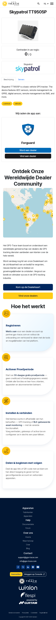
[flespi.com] (28, 595)
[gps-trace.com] (10, 3)
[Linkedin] (28, 567)
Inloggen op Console (33, 574)
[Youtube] (38, 567)
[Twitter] (23, 567)
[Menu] (52, 4)
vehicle (18, 103)
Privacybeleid (25, 612)
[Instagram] (33, 567)
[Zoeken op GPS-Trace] (38, 3)
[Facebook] (18, 567)
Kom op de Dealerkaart (28, 287)
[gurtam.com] (28, 587)
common (6, 103)
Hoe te (28, 537)
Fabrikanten (28, 512)
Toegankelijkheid (43, 612)
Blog (28, 548)
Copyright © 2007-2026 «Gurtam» (28, 617)
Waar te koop (28, 541)
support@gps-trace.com (28, 557)
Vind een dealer (28, 156)
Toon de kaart (28, 213)
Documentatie (28, 524)
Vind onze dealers (28, 295)
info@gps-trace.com (28, 561)
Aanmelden (16, 574)
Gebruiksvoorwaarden (14, 612)
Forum (28, 528)
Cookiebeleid (34, 612)
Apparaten (28, 516)
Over (28, 544)
